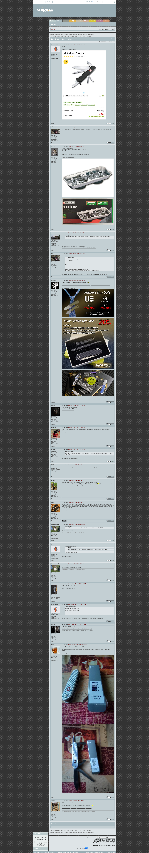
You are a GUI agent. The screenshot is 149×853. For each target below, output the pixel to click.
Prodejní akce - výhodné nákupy (86, 34)
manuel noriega (55, 583)
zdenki (52, 480)
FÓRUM (95, 1)
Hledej (100, 29)
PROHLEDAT (89, 1)
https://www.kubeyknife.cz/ (68, 410)
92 (65, 36)
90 (62, 36)
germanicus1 (54, 44)
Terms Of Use (37, 852)
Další (84, 36)
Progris (113, 852)
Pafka (52, 502)
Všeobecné (57, 34)
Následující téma (111, 41)
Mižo (52, 127)
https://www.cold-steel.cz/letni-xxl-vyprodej (71, 567)
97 (73, 36)
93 (67, 36)
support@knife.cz (77, 852)
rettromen (53, 233)
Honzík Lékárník (55, 524)
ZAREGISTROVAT (40, 2)
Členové (112, 29)
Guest (52, 827)
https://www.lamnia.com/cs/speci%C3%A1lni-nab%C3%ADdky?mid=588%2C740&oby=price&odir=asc (86, 285)
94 (68, 36)
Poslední (89, 36)
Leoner (53, 624)
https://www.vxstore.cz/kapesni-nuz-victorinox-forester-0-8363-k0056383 (79, 248)
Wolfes (53, 405)
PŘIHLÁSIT (48, 2)
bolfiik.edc (53, 427)
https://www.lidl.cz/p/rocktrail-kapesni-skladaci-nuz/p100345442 (76, 808)
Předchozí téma (102, 41)
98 (75, 36)
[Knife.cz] (45, 12)
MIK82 (52, 465)
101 (80, 36)
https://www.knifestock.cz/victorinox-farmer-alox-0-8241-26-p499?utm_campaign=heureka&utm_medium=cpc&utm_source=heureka (77, 629)
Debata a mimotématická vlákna (69, 34)
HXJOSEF (53, 280)
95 (70, 36)
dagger (53, 449)
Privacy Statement (45, 852)
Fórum (50, 18)
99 (76, 36)
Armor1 (53, 146)
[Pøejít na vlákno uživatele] (64, 520)
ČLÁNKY (100, 1)
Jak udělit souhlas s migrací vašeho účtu (40, 838)
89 (61, 36)
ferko (52, 644)
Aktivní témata (106, 29)
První (58, 36)
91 (64, 36)
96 (72, 36)
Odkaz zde (64, 431)
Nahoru (53, 123)
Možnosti (112, 39)
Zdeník (53, 800)
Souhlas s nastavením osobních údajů (94, 852)
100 (78, 36)
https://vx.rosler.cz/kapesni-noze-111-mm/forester (73, 246)
